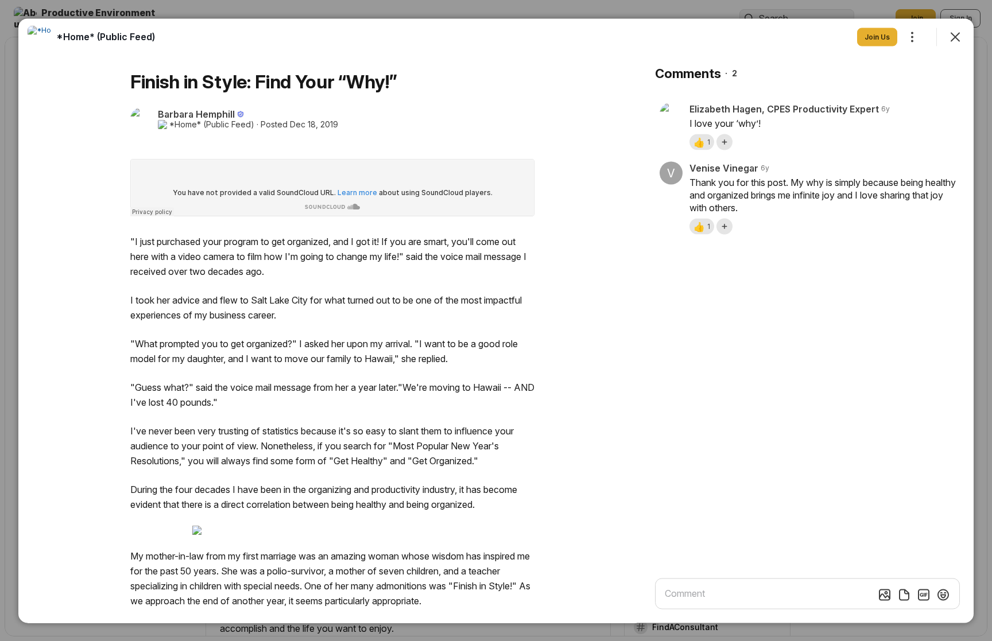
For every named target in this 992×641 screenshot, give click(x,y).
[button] (701, 142)
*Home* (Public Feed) (211, 124)
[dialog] (496, 320)
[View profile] (39, 36)
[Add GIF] (923, 594)
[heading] (105, 36)
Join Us (877, 36)
